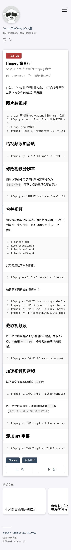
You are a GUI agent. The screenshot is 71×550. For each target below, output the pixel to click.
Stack (9, 541)
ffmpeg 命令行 (18, 63)
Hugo (9, 537)
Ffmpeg (13, 460)
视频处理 (30, 460)
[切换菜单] (64, 9)
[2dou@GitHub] (5, 40)
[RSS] (10, 40)
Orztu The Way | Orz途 (17, 28)
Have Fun (14, 55)
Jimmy (18, 541)
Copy (59, 116)
